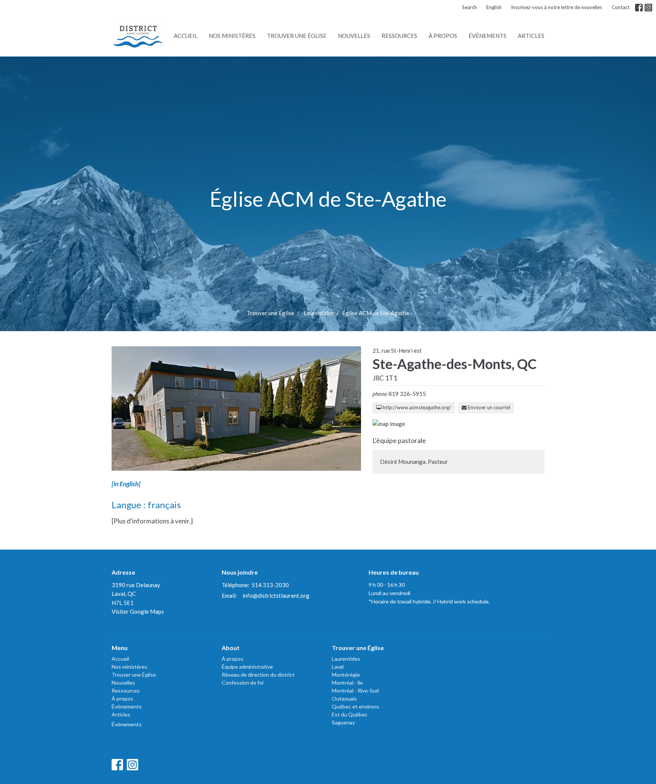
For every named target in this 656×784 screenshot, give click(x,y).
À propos (443, 35)
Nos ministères (232, 35)
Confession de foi (242, 682)
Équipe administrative (247, 666)
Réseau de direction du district (258, 674)
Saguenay (343, 722)
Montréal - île (347, 682)
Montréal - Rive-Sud (355, 690)
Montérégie (346, 674)
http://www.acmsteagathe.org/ (416, 407)
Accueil (185, 35)
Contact (620, 7)
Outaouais (344, 698)
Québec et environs (355, 706)
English (493, 7)
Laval (338, 666)
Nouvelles (354, 35)
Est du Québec (349, 714)
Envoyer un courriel (488, 407)
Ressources (399, 35)
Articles (531, 35)
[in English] (126, 484)
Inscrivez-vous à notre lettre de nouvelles (556, 7)
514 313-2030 (270, 584)
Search (469, 7)
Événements (487, 35)
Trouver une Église (296, 35)
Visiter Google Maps (138, 611)
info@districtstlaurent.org (276, 595)
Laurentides (319, 313)
